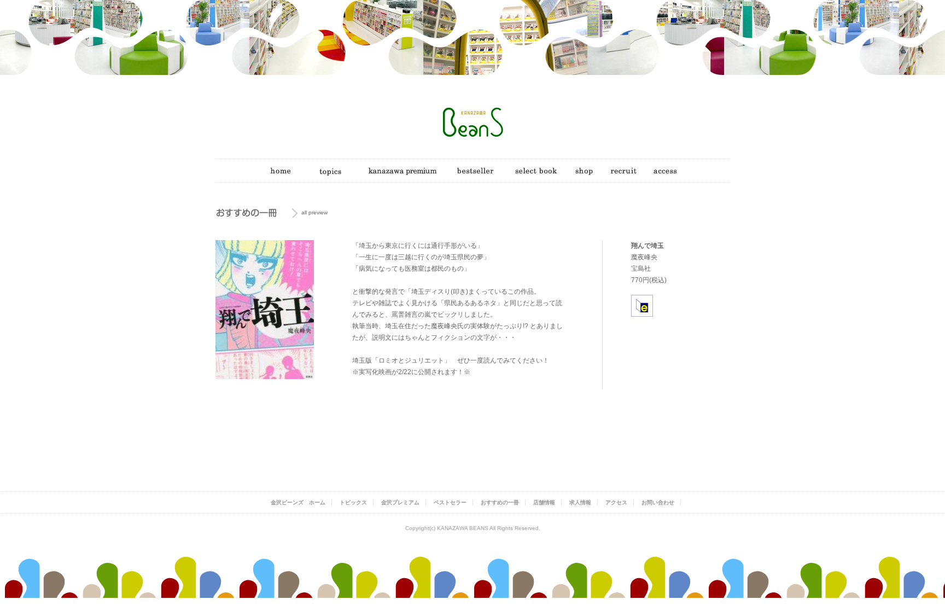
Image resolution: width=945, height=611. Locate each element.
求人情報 (580, 502)
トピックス (353, 502)
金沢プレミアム (400, 502)
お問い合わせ (657, 502)
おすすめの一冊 (500, 502)
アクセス (616, 502)
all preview (314, 213)
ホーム (298, 502)
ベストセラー (450, 502)
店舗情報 (544, 502)
